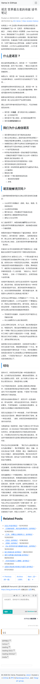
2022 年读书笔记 (11, 526)
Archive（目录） (20, 578)
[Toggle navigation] (36, 3)
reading (6, 647)
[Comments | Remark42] (20, 610)
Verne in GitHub (9, 3)
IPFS (12, 678)
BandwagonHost (22, 678)
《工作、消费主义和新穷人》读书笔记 (18, 534)
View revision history (30, 21)
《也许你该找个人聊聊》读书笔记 (17, 561)
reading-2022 (8, 650)
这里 (30, 589)
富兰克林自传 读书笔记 (13, 552)
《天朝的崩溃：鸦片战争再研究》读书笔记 (20, 528)
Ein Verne (17, 21)
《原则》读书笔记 (11, 543)
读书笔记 (6, 640)
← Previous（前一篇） (7, 578)
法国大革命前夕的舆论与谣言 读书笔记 (19, 567)
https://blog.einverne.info (11, 589)
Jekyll (28, 675)
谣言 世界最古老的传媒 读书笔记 (17, 555)
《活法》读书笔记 (11, 540)
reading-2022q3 (9, 654)
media (5, 657)
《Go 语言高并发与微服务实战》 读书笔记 (20, 546)
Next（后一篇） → (32, 578)
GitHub (6, 678)
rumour (5, 644)
